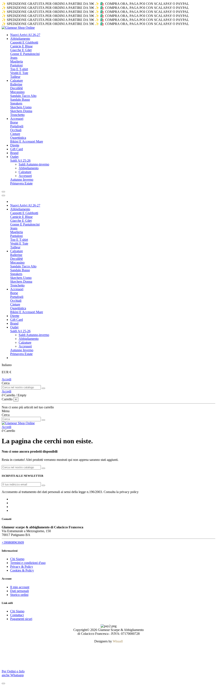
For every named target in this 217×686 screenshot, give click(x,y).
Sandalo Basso (20, 99)
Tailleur (15, 77)
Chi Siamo (17, 559)
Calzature (25, 172)
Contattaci (17, 615)
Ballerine (16, 84)
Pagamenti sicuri (21, 619)
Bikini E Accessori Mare (26, 141)
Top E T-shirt (19, 69)
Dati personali (19, 591)
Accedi (6, 379)
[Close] (3, 195)
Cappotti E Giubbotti (24, 42)
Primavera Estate (21, 183)
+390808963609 (13, 542)
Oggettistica (18, 137)
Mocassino (17, 92)
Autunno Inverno (21, 179)
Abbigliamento (29, 168)
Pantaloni (16, 65)
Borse (14, 122)
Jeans (13, 57)
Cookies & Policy (22, 570)
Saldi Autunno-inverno (34, 164)
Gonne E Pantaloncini (25, 54)
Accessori (25, 176)
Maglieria (16, 61)
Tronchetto (17, 115)
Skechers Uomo (21, 107)
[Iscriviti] (43, 485)
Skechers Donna (21, 111)
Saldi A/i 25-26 (20, 160)
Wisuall (118, 641)
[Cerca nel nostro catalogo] (43, 388)
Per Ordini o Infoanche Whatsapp (13, 673)
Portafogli (16, 126)
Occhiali (15, 130)
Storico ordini (19, 594)
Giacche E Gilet (21, 50)
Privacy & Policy (21, 566)
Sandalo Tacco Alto (23, 96)
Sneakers (16, 103)
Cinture (15, 134)
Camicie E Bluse (21, 46)
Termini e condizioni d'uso (28, 563)
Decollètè (16, 88)
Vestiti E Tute (19, 73)
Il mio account (19, 587)
